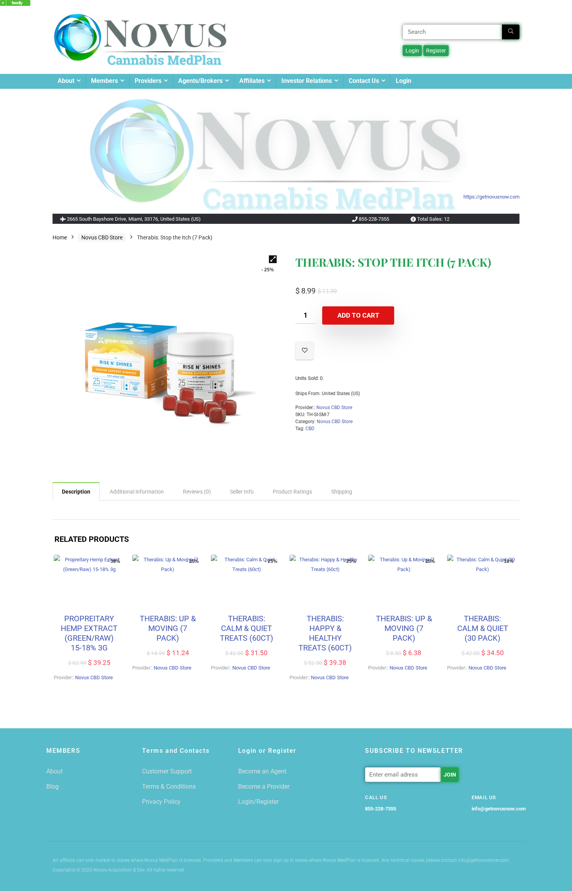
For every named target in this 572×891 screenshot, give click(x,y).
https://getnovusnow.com (491, 197)
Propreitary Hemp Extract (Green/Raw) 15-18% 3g (89, 633)
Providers (148, 80)
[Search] (510, 32)
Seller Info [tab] (242, 492)
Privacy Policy (161, 801)
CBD (309, 428)
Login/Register (258, 801)
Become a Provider (264, 786)
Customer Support (167, 771)
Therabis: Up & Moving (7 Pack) (168, 628)
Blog (52, 786)
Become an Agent (262, 771)
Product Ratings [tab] (292, 492)
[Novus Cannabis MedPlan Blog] (15, 3)
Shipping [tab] (341, 492)
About (66, 80)
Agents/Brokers (200, 80)
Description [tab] (76, 492)
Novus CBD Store (102, 237)
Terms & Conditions (169, 786)
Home (60, 237)
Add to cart (358, 315)
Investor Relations (306, 80)
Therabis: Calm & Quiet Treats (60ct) (246, 628)
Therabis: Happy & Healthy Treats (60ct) (325, 633)
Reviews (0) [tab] (197, 492)
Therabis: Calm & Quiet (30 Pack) (482, 628)
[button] (273, 259)
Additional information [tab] (137, 492)
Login (403, 80)
